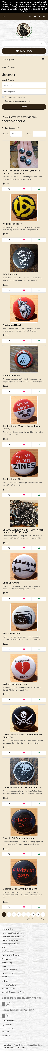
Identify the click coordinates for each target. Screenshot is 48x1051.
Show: (29, 134)
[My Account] (30, 17)
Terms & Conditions (10, 970)
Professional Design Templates (14, 933)
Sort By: (6, 134)
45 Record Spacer (12, 224)
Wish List (5, 1032)
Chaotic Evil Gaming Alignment (19, 838)
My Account (6, 1025)
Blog (3, 947)
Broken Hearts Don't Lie (15, 684)
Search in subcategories (15, 97)
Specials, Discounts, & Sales (13, 992)
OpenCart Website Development (14, 1047)
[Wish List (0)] (35, 17)
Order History (7, 1028)
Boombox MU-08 (12, 633)
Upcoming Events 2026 (11, 944)
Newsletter (6, 1035)
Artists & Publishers (9, 985)
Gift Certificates (8, 951)
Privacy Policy (7, 973)
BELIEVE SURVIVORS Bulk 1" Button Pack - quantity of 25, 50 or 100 (24, 531)
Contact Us (6, 959)
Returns (5, 966)
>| (43, 914)
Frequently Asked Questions (13, 937)
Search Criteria (8, 80)
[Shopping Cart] (39, 17)
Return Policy (7, 962)
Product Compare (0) (10, 128)
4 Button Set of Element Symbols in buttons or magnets (21, 171)
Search (13, 67)
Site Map (5, 977)
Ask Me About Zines (13, 479)
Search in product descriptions (17, 101)
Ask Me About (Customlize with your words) (22, 427)
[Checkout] (44, 17)
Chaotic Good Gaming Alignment (20, 889)
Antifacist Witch (11, 375)
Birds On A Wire (11, 583)
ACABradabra (10, 274)
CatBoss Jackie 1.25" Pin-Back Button (22, 787)
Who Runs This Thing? (10, 940)
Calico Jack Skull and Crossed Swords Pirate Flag (22, 735)
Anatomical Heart (12, 325)
